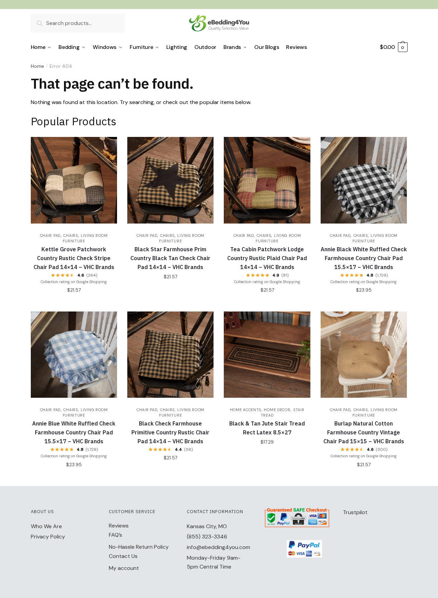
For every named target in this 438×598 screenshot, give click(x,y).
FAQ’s (115, 534)
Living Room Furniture (85, 412)
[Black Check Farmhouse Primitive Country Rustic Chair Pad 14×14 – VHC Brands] (170, 354)
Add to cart (73, 304)
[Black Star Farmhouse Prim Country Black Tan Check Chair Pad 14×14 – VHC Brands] (170, 180)
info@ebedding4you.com (218, 547)
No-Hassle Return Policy (139, 546)
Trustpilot (355, 512)
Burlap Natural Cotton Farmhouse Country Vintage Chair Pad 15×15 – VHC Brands (363, 432)
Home (37, 66)
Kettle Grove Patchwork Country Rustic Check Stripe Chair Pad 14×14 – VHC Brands (74, 258)
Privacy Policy (48, 536)
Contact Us (123, 556)
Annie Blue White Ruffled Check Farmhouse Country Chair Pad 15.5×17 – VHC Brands (73, 432)
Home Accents (245, 409)
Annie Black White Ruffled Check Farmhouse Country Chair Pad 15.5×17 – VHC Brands (364, 258)
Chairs (70, 235)
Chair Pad (50, 235)
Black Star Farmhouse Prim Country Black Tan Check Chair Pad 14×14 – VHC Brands (170, 258)
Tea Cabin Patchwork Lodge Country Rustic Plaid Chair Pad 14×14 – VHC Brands (267, 258)
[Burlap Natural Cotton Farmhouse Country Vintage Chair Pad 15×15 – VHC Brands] (364, 354)
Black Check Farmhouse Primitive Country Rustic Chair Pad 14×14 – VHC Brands (170, 432)
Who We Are (46, 526)
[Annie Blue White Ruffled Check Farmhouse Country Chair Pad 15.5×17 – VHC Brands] (74, 354)
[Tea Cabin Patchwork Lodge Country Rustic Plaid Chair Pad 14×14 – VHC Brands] (267, 180)
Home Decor (277, 409)
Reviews (119, 525)
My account (124, 568)
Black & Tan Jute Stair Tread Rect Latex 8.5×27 (267, 428)
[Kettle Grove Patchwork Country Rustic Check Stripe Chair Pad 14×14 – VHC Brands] (74, 180)
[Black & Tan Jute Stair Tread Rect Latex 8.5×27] (267, 354)
